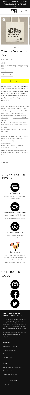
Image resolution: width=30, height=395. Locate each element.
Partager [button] (5, 162)
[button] (3, 11)
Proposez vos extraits (9, 350)
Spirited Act (17, 393)
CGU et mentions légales (10, 374)
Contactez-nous (7, 357)
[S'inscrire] (25, 385)
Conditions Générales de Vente (12, 367)
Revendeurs (6, 354)
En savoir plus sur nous (10, 346)
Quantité (3, 71)
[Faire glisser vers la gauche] (11, 47)
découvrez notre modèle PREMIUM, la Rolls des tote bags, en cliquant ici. (14, 115)
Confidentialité (7, 371)
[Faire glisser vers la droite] (18, 47)
